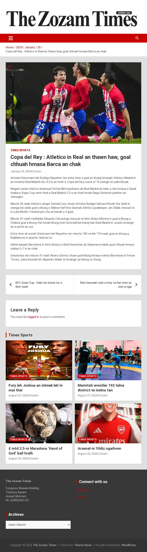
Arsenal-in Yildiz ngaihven (99, 448)
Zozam (37, 171)
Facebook (82, 490)
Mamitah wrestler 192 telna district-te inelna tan (101, 387)
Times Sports (20, 335)
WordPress (129, 545)
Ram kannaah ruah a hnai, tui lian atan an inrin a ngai (106, 284)
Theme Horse (83, 545)
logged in (33, 317)
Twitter (81, 497)
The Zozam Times (44, 545)
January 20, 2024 (21, 171)
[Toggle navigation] (11, 38)
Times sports (20, 150)
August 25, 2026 (19, 458)
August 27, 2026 (19, 395)
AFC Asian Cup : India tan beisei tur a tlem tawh (38, 284)
